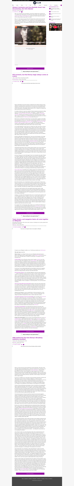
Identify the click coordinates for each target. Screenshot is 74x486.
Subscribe (45, 5)
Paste (13, 0)
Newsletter (56, 5)
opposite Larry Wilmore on (22, 15)
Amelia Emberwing (15, 79)
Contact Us (50, 478)
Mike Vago (14, 224)
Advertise (30, 478)
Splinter (22, 0)
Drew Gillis (14, 342)
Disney (18, 81)
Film (30, 5)
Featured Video (52, 22)
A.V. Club (15, 0)
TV (26, 5)
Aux (50, 5)
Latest (17, 5)
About (23, 478)
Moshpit (28, 0)
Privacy (46, 478)
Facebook (38, 478)
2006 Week (18, 344)
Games (40, 5)
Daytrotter (25, 0)
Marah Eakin (15, 10)
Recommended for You (53, 6)
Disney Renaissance (35, 369)
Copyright (42, 478)
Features (15, 81)
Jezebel (19, 0)
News (22, 5)
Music (35, 5)
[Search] (12, 5)
